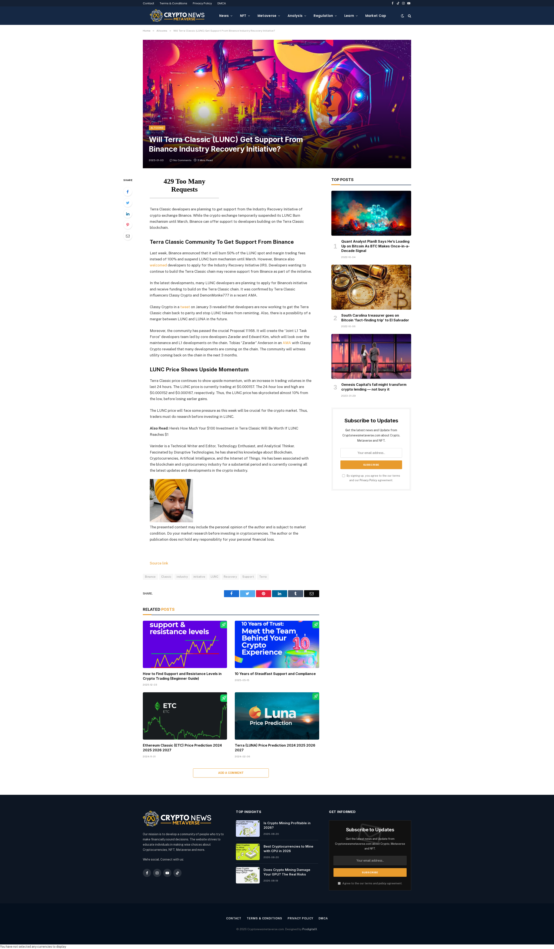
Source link (159, 563)
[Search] (409, 16)
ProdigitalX (309, 929)
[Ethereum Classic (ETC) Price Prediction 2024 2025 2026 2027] (185, 716)
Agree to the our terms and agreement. (372, 883)
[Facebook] (127, 191)
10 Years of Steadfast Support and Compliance (275, 674)
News (224, 15)
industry (182, 576)
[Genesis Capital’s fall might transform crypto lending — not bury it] (371, 356)
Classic (166, 576)
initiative (199, 576)
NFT (243, 15)
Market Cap (375, 15)
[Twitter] (127, 202)
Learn (349, 15)
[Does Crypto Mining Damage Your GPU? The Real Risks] (248, 875)
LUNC (215, 576)
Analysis (295, 15)
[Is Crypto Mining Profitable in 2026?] (248, 828)
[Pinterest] (127, 224)
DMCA (221, 3)
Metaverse (267, 15)
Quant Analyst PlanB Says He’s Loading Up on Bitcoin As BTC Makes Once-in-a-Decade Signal (375, 246)
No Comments (182, 160)
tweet (185, 307)
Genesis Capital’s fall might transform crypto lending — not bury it (373, 386)
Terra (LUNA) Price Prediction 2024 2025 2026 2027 (275, 747)
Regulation (323, 15)
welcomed (158, 265)
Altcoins (157, 128)
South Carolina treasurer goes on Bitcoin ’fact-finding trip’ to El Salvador (375, 317)
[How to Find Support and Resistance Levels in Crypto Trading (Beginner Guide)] (185, 644)
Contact (148, 3)
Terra (263, 576)
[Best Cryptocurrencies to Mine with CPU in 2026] (248, 852)
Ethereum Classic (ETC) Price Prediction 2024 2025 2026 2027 (182, 747)
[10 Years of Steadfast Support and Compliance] (277, 644)
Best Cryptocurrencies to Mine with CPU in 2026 (288, 848)
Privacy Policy (202, 3)
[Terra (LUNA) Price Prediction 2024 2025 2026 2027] (277, 716)
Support (248, 576)
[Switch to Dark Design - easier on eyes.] (402, 16)
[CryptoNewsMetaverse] (177, 15)
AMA (287, 343)
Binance (150, 576)
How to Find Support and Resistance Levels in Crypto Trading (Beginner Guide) (182, 676)
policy (382, 883)
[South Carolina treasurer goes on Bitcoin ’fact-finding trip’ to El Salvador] (371, 287)
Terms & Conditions (173, 3)
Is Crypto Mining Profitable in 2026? (287, 825)
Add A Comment (231, 772)
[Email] (127, 235)
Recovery (230, 576)
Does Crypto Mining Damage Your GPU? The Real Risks (287, 872)
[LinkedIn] (127, 213)
